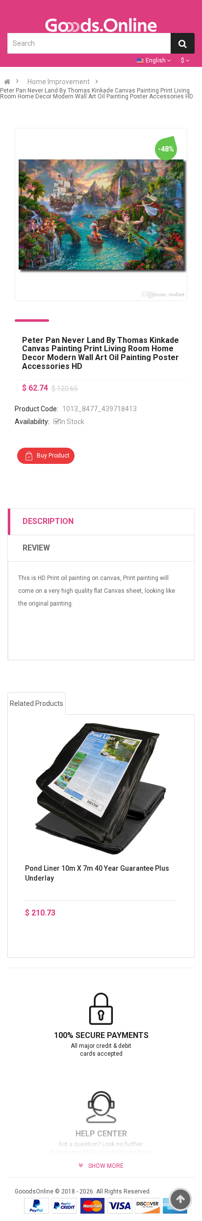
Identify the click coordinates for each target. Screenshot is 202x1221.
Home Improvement (58, 82)
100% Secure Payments (101, 1035)
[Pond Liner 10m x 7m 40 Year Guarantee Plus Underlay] (101, 788)
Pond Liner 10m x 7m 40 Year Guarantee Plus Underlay (97, 873)
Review (36, 547)
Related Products (36, 703)
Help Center (101, 1133)
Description (48, 521)
